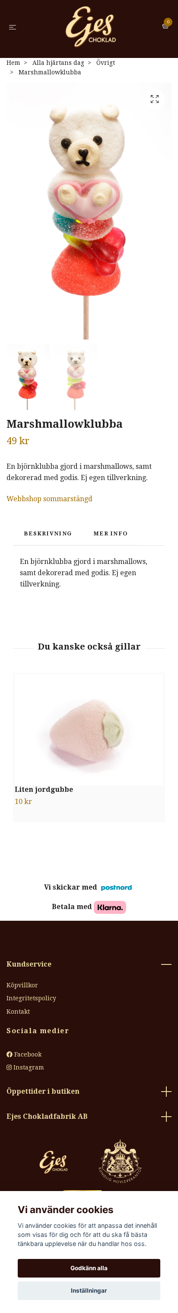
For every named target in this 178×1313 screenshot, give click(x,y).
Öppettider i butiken (42, 1093)
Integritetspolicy (31, 999)
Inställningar (89, 1290)
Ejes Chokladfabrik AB (47, 1117)
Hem (13, 63)
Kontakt (18, 1012)
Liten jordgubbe (44, 791)
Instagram (28, 1068)
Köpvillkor (22, 986)
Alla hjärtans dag (58, 63)
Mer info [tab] (110, 534)
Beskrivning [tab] (48, 534)
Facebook (27, 1055)
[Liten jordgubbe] (89, 730)
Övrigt (105, 63)
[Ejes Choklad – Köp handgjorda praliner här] (90, 27)
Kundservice (28, 965)
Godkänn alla (89, 1268)
